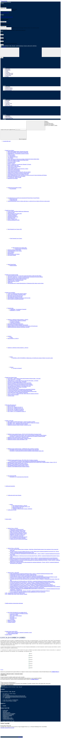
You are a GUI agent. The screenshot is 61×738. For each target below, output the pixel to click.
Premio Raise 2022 (13, 200)
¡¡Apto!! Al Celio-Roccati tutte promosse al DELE (17, 293)
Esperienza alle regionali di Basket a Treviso (18, 533)
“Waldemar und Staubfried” (15, 322)
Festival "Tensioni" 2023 (12, 218)
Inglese (11, 356)
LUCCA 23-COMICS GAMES (14, 161)
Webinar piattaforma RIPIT (13, 633)
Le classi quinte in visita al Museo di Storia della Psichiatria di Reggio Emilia (22, 391)
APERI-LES (10, 282)
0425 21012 (7, 694)
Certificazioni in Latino (12, 509)
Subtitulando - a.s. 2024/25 (15, 310)
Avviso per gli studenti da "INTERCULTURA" (19, 613)
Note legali (5, 711)
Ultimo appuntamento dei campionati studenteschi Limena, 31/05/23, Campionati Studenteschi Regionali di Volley (31, 573)
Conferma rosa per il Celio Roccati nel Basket (18, 539)
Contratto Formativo (11, 622)
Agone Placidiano (11, 251)
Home (46, 121)
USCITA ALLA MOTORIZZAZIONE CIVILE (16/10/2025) (19, 382)
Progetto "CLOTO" (11, 163)
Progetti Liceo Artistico (49, 124)
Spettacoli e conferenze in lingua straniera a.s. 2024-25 (18, 319)
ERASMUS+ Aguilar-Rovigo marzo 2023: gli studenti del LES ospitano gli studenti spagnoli (27, 436)
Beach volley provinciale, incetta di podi (17, 531)
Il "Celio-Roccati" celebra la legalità (14, 177)
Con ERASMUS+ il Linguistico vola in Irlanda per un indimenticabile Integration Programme (27, 461)
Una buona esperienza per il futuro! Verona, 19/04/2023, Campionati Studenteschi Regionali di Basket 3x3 (30, 583)
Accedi (2, 3)
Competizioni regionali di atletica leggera (17, 530)
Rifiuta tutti (10, 673)
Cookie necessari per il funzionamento (7, 682)
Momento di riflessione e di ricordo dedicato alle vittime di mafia (20, 383)
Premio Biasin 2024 (11, 217)
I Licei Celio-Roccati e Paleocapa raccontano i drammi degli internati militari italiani (23, 159)
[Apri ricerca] (51, 52)
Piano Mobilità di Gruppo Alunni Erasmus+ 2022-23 (17, 463)
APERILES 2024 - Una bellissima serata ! (16, 280)
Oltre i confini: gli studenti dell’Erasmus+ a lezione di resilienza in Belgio (21, 421)
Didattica (47, 122)
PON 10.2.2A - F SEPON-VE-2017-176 (15, 408)
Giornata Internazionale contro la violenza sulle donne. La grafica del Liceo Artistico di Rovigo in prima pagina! (29, 201)
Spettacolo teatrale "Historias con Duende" (18, 320)
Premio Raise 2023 (13, 198)
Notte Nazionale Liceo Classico (16, 238)
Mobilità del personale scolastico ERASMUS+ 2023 (17, 439)
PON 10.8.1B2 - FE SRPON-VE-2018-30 (16, 409)
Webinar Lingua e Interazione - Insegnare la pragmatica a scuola (20, 632)
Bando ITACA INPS (14, 614)
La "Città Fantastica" (11, 155)
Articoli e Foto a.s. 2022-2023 (13, 572)
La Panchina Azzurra (12, 162)
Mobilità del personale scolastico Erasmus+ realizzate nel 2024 (19, 424)
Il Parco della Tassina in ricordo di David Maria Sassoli (18, 160)
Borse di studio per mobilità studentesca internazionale (18, 324)
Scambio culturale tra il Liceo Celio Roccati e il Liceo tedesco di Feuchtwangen (23, 326)
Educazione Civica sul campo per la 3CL (15, 295)
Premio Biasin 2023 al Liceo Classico (15, 250)
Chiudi (2, 34)
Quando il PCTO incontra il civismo (15, 187)
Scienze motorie (8, 519)
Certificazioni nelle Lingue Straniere (14, 495)
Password (13, 10)
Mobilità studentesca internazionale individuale (14, 603)
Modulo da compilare (12, 621)
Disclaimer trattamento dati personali (7, 727)
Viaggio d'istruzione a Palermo (13, 281)
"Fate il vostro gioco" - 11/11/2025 (14, 379)
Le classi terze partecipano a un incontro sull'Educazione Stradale (20, 390)
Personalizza (3, 673)
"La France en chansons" (17, 368)
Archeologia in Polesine (12, 215)
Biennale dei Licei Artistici (13, 178)
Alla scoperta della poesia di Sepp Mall (15, 296)
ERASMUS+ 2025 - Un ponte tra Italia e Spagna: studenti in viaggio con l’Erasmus (23, 422)
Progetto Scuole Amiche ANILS (11, 631)
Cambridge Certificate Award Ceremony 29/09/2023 (22, 508)
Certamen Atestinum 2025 (12, 214)
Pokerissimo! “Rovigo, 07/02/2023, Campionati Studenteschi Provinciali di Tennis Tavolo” (27, 587)
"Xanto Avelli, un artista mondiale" (14, 166)
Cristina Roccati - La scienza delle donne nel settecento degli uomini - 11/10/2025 (23, 380)
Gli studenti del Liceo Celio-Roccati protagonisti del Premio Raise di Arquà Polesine (24, 197)
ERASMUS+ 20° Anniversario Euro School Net (19, 476)
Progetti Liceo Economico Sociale (11, 274)
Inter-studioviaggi (13, 617)
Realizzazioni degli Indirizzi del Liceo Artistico (16, 176)
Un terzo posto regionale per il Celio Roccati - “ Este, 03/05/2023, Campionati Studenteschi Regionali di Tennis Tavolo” (32, 582)
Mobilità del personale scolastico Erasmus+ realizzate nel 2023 (19, 438)
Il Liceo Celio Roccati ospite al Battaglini (17, 537)
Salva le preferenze (9, 684)
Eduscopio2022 (11, 253)
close (2, 57)
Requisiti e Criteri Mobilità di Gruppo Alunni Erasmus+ (18, 464)
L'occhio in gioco (11, 395)
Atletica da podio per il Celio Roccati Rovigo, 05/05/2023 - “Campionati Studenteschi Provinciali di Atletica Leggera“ (32, 581)
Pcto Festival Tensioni (12, 255)
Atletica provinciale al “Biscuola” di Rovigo (18, 532)
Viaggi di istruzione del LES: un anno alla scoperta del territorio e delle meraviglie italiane (24, 275)
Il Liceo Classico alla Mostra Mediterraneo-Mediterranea (18, 211)
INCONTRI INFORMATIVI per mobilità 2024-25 (17, 612)
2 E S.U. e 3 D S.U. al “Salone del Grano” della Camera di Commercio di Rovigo (23, 393)
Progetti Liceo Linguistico (10, 292)
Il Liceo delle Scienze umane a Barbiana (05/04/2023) (18, 392)
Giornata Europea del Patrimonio (21, 248)
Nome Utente (14, 9)
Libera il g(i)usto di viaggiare (13, 394)
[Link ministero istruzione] (5, 2)
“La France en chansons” (14, 321)
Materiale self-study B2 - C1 (17, 507)
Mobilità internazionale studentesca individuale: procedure (18, 327)
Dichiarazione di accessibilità (8, 714)
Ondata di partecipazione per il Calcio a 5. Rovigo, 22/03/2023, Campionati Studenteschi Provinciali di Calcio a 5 (31, 584)
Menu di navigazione (22, 139)
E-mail (13, 27)
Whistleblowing (6, 716)
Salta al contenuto (3, 0)
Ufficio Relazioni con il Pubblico (9, 713)
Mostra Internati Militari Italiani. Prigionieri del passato (18, 151)
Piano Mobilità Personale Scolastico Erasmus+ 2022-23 (18, 465)
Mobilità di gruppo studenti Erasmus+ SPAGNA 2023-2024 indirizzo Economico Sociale (24, 434)
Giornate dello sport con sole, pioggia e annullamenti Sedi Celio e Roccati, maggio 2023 (26, 575)
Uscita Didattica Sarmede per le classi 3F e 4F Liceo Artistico (19, 171)
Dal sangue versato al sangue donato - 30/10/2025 (17, 381)
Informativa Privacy (6, 712)
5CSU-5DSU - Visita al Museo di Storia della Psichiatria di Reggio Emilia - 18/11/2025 (24, 378)
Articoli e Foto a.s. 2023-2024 (13, 548)
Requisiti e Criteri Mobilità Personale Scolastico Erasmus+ (19, 466)
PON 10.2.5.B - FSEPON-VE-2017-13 (15, 407)
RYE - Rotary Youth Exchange (16, 615)
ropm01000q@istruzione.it (15, 695)
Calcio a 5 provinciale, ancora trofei (16, 535)
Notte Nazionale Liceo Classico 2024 (19, 247)
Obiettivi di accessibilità (7, 715)
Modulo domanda (13, 265)
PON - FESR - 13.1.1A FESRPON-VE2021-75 (17, 411)
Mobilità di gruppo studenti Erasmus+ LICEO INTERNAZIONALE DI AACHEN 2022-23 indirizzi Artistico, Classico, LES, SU (32, 462)
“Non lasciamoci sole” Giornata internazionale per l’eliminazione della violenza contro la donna (25, 283)
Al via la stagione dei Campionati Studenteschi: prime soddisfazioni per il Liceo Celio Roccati (27, 591)
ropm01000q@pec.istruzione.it (15, 696)
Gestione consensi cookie (7, 717)
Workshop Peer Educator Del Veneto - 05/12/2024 (17, 387)
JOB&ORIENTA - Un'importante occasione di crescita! (18, 153)
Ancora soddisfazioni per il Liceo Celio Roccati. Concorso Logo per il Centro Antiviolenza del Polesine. (27, 175)
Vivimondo (12, 618)
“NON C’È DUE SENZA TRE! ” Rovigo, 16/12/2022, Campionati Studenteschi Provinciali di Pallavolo (30, 590)
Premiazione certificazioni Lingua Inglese (15, 323)
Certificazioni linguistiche (10, 486)
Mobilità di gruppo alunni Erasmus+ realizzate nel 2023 (18, 437)
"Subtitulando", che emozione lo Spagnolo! (18, 309)
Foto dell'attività (13, 188)
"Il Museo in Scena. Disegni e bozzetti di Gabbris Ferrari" (18, 173)
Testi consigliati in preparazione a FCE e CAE (21, 506)
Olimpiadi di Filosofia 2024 (13, 216)
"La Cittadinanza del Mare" (13, 156)
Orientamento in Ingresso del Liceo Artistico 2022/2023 (18, 174)
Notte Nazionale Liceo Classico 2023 (15, 229)
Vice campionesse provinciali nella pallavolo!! (18, 536)
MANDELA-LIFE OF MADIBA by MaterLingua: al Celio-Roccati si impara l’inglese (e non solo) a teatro (32, 357)
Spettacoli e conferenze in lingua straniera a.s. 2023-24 (18, 347)
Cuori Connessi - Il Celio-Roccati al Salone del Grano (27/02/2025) (20, 384)
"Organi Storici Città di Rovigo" (14, 169)
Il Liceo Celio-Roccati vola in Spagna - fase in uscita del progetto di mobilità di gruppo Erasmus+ (28, 435)
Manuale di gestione (11, 620)
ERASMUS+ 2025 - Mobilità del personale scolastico (18, 423)
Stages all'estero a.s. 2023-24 (13, 338)
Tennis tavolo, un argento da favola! (17, 529)
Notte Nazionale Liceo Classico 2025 (15, 213)
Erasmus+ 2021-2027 (9, 420)
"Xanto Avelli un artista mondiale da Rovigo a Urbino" (18, 168)
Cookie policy (5, 710)
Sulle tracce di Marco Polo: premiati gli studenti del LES (18, 277)
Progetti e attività (8, 634)
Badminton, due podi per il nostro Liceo (17, 534)
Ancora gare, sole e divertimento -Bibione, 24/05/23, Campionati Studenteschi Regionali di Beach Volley (30, 577)
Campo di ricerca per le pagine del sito (7, 129)
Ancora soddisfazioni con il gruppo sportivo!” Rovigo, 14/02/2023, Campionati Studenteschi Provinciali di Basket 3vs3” (32, 585)
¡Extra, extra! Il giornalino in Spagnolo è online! (17, 294)
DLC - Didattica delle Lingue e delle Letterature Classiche (16, 594)
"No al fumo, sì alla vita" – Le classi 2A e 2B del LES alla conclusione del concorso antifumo (25, 276)
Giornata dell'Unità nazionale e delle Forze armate (17, 278)
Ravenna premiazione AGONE (13, 220)
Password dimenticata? (4, 12)
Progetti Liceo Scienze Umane (11, 377)
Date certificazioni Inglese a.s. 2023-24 (19, 505)
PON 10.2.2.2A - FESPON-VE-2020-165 (16, 410)
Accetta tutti (18, 673)
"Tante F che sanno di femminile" (14, 170)
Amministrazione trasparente (8, 718)
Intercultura (12, 616)
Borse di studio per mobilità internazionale (15, 298)
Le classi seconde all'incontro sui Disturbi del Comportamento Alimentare (21, 389)
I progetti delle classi (49, 123)
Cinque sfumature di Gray (12, 167)
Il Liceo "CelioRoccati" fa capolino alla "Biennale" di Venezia (19, 164)
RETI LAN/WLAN (11, 406)
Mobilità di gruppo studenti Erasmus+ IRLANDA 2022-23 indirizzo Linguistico (23, 460)
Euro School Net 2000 (12, 475)
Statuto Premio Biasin (12, 264)
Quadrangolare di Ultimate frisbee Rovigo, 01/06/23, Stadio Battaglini (23, 574)
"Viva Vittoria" (10, 157)
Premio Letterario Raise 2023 (13, 165)
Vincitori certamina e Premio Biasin (14, 249)
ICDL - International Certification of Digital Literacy (15, 592)
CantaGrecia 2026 (11, 212)
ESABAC (10, 336)
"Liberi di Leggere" (11, 154)
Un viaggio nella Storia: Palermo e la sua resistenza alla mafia (19, 386)
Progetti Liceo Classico (9, 210)
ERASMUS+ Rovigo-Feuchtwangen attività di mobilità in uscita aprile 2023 (24, 449)
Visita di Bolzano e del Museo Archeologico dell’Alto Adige (19, 297)
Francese (12, 367)
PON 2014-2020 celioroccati (10, 404)
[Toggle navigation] (9, 52)
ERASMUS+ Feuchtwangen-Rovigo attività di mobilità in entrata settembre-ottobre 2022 (27, 450)
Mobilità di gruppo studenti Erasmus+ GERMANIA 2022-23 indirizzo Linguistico (23, 448)
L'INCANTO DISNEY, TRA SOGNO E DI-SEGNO (18, 152)
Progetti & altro (11, 308)
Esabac (11, 337)
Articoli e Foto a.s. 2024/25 (13, 528)
